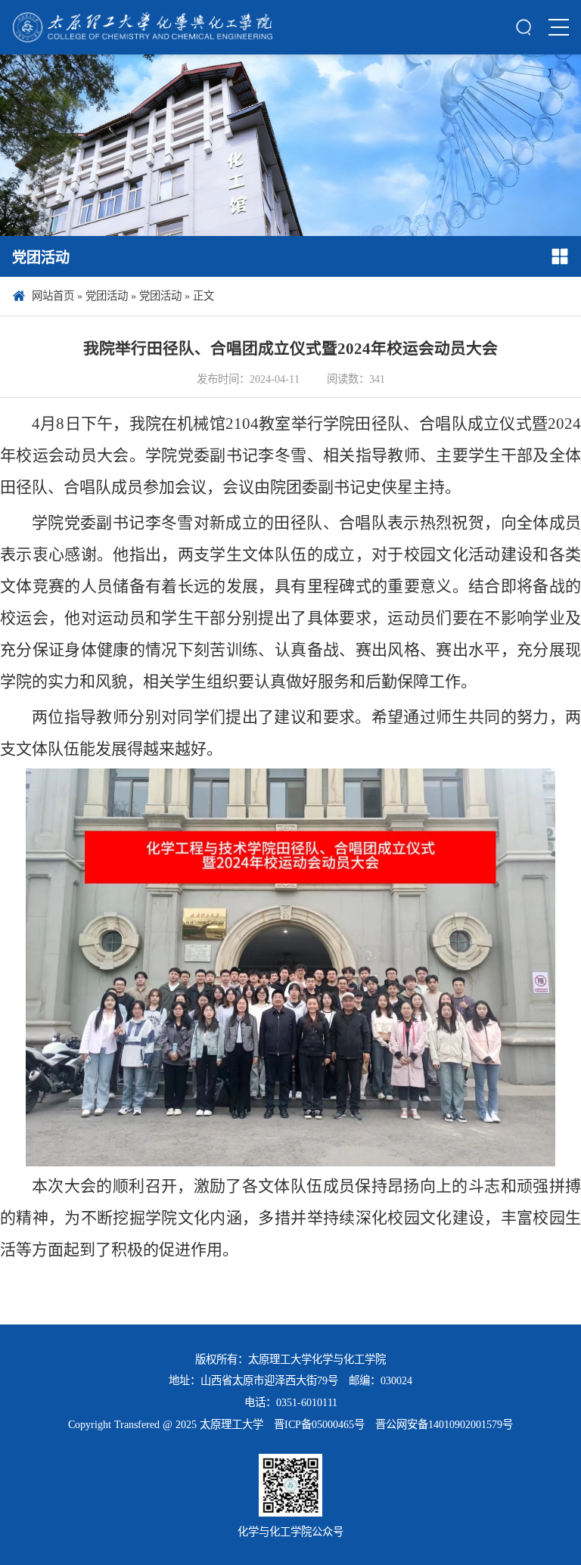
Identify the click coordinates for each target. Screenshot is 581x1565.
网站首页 (53, 296)
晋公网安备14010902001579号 (444, 1424)
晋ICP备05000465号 (319, 1424)
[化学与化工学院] (142, 27)
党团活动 (106, 296)
